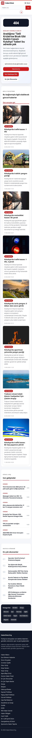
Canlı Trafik (4, 716)
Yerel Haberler (8, 126)
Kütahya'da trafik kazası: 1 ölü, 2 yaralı (15, 260)
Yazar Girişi (4, 671)
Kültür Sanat (7, 616)
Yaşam (15, 616)
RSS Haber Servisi (6, 711)
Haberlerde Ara (16, 69)
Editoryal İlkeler (6, 689)
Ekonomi (6, 612)
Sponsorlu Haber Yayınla (9, 724)
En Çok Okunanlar (11, 79)
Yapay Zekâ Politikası (7, 695)
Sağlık (25, 612)
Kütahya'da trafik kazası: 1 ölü (15, 130)
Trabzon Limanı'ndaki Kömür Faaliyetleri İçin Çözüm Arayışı (14, 396)
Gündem (15, 608)
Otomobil (13, 619)
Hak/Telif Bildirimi (6, 700)
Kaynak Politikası (6, 692)
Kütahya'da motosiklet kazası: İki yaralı (13, 216)
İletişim (3, 687)
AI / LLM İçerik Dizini (7, 719)
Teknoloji (18, 612)
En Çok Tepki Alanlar (7, 681)
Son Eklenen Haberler (8, 657)
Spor (12, 612)
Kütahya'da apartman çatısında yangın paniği (14, 351)
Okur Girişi (4, 665)
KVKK (2, 708)
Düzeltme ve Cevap (7, 703)
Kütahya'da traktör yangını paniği (15, 174)
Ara (28, 7)
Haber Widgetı (5, 713)
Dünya (22, 608)
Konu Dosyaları (6, 660)
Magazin (6, 619)
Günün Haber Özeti (7, 676)
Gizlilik (3, 705)
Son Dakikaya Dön (11, 74)
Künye (3, 684)
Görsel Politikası (6, 697)
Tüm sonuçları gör (9, 102)
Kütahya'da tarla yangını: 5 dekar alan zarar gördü (15, 304)
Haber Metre (5, 655)
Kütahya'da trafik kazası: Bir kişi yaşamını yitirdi (14, 443)
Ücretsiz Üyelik (6, 663)
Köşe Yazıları (5, 668)
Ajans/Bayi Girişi (6, 673)
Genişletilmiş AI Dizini (8, 721)
